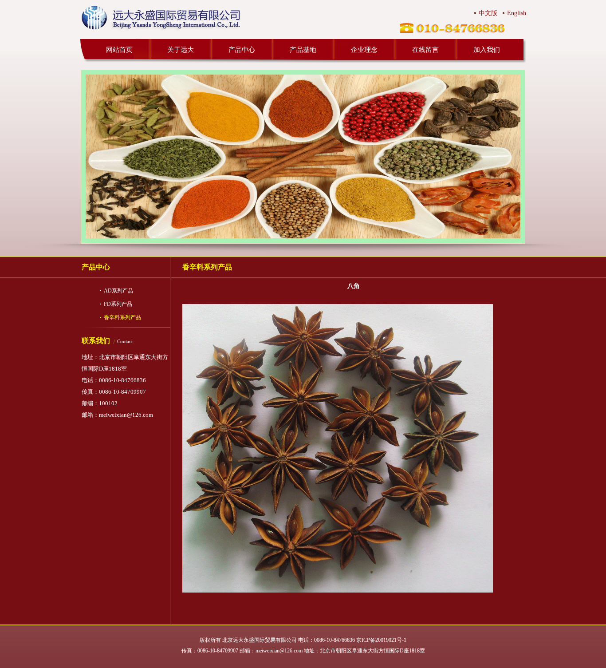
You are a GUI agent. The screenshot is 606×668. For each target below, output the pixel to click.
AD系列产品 (118, 291)
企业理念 (364, 49)
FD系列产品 (118, 304)
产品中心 (241, 49)
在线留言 (425, 49)
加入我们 (486, 49)
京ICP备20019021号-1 (381, 640)
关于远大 (180, 49)
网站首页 (119, 49)
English (516, 13)
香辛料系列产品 (122, 317)
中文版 (488, 13)
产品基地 (303, 49)
